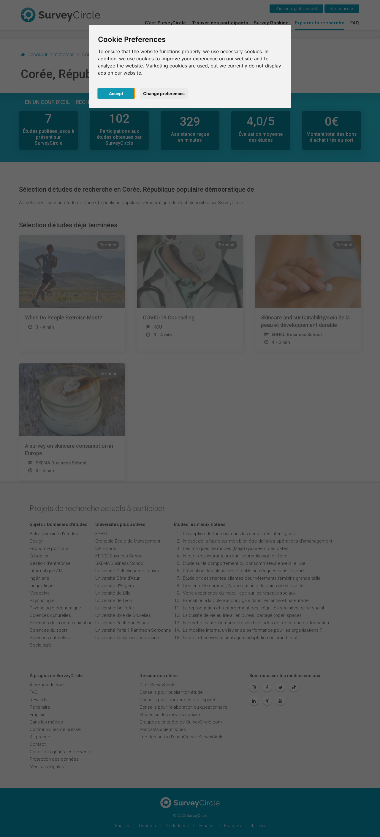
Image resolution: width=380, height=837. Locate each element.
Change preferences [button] (164, 93)
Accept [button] (116, 93)
